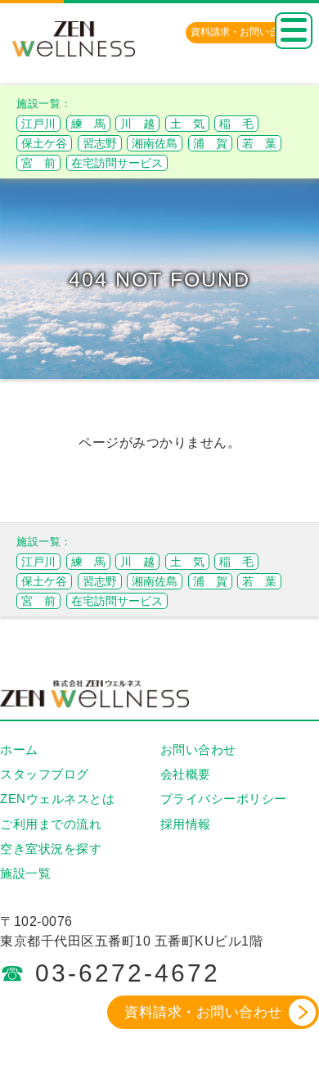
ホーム (19, 749)
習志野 (100, 143)
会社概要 (185, 774)
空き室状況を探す (50, 849)
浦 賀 (210, 143)
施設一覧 (25, 873)
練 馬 (88, 123)
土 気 (187, 123)
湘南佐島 (154, 143)
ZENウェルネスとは (57, 799)
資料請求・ (245, 32)
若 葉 (259, 143)
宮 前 (38, 162)
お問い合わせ (198, 749)
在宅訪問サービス (117, 162)
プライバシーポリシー (223, 799)
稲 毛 (236, 123)
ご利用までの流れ (50, 824)
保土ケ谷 (44, 143)
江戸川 (38, 123)
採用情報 (185, 824)
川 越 (137, 123)
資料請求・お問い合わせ (203, 1012)
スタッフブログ (44, 774)
